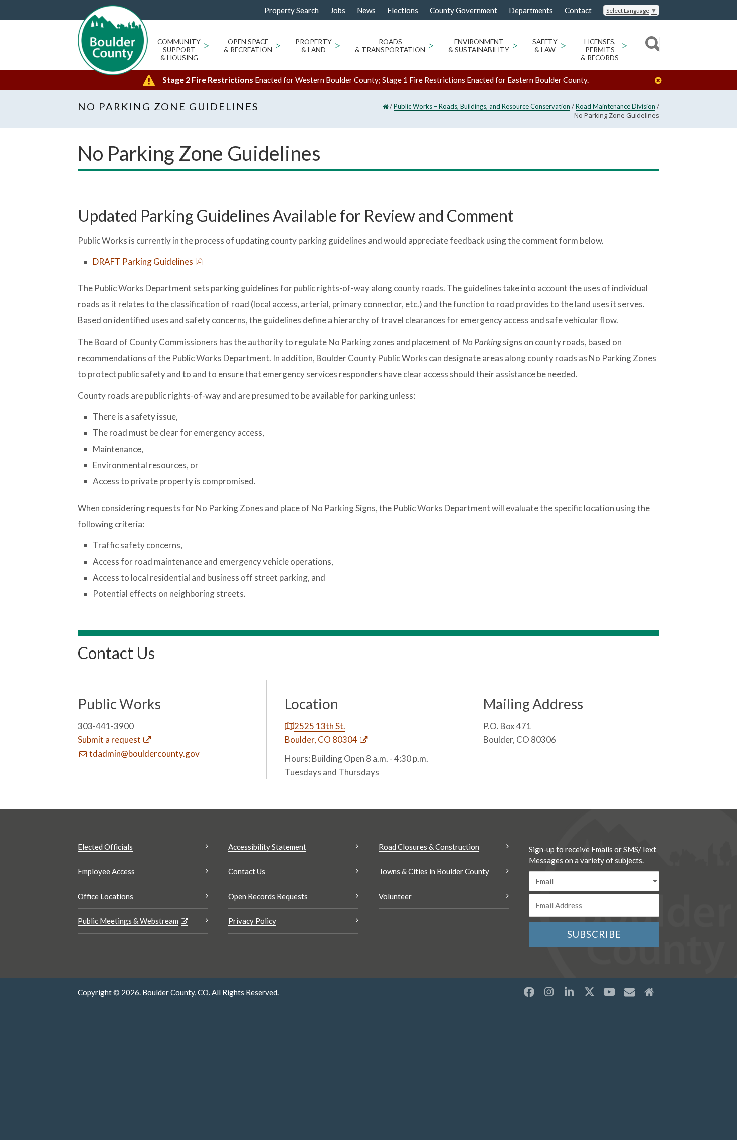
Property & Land (313, 46)
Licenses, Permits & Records (600, 50)
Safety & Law (545, 46)
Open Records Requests (268, 896)
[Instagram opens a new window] (549, 992)
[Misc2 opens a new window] (649, 992)
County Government (463, 10)
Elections (402, 10)
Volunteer (395, 896)
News (366, 10)
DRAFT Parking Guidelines (143, 261)
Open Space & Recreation (248, 46)
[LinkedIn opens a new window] (569, 992)
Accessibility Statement (267, 846)
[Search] (651, 45)
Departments (531, 10)
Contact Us (246, 871)
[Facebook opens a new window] (529, 992)
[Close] (661, 80)
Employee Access (106, 871)
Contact (578, 10)
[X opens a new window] (589, 992)
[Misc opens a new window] (629, 992)
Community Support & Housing (179, 50)
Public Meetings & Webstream (128, 920)
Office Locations (105, 896)
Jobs (337, 10)
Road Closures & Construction (429, 846)
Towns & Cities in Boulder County (434, 871)
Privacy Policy (252, 920)
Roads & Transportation (390, 46)
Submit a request (109, 739)
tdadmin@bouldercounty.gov (144, 753)
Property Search (291, 11)
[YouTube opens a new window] (609, 992)
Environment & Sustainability (478, 46)
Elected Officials (105, 846)
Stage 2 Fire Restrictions (207, 79)
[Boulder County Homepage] (113, 40)
